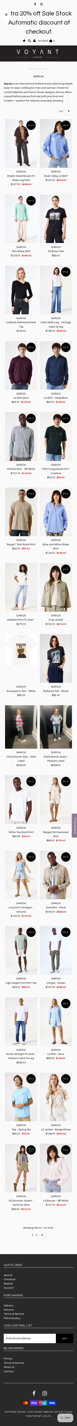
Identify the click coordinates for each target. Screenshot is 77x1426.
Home (32, 69)
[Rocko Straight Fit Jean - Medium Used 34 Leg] (21, 1021)
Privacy (8, 1358)
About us (9, 1367)
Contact (9, 1371)
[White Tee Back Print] (21, 799)
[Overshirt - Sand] (55, 875)
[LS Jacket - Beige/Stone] (55, 1097)
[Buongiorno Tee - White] (21, 650)
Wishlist (8, 1283)
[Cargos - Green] (55, 950)
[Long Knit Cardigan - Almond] (21, 875)
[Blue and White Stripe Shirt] (55, 512)
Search (8, 1275)
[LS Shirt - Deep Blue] (55, 365)
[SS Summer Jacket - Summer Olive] (21, 1168)
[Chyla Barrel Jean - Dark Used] (21, 727)
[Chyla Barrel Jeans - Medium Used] (55, 727)
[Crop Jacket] (55, 587)
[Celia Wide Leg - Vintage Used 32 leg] (55, 290)
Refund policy (12, 1318)
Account (9, 1288)
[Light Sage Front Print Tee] (21, 950)
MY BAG (46, 41)
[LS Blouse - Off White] (55, 1168)
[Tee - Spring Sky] (21, 1097)
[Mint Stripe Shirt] (21, 219)
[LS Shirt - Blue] (55, 1021)
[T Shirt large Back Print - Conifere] (55, 436)
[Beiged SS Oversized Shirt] (55, 799)
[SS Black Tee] (55, 219)
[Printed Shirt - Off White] (21, 436)
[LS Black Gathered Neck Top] (21, 290)
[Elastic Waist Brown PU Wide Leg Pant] (21, 143)
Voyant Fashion (43, 1412)
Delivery (8, 1305)
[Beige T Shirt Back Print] (21, 511)
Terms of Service (14, 1314)
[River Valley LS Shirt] (55, 143)
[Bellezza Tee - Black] (55, 658)
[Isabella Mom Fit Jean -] (21, 587)
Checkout (10, 1279)
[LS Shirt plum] (21, 365)
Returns (8, 1309)
